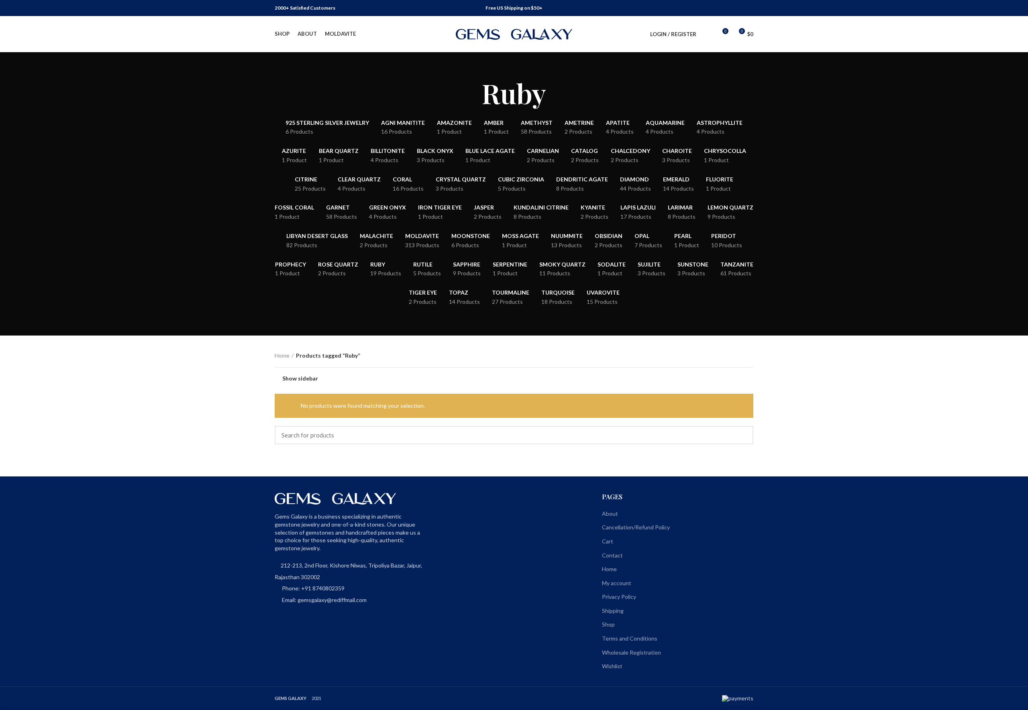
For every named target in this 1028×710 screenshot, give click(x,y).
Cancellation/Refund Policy (636, 527)
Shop (608, 624)
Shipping (613, 610)
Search (742, 435)
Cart (607, 541)
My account (616, 583)
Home (282, 355)
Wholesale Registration (631, 652)
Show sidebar (300, 378)
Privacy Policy (619, 596)
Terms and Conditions (629, 638)
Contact (612, 555)
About (610, 513)
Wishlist (612, 666)
